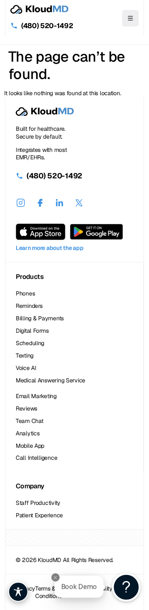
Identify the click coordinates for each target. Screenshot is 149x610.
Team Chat (29, 421)
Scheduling (30, 343)
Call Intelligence (36, 457)
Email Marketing (36, 396)
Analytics (27, 433)
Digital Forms (32, 330)
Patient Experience (39, 515)
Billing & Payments (40, 318)
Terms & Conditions (48, 592)
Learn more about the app (49, 248)
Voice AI (26, 368)
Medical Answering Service (50, 380)
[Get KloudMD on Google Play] (96, 231)
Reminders (29, 306)
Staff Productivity (38, 503)
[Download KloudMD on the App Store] (40, 231)
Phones (25, 293)
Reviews (26, 408)
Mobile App (30, 445)
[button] (130, 18)
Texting (25, 355)
